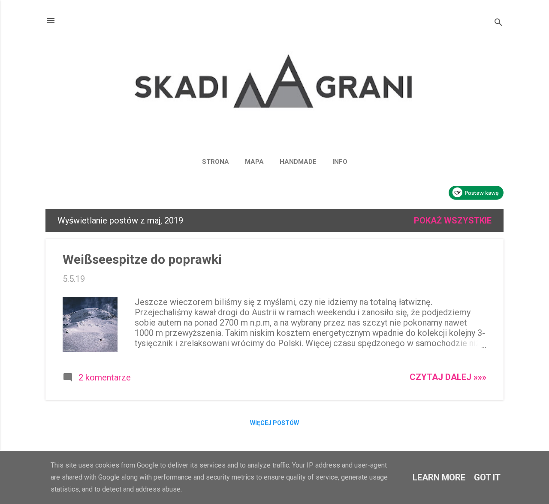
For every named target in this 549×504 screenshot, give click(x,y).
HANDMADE (298, 162)
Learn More (439, 477)
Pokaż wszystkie (453, 220)
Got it (487, 477)
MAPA (254, 162)
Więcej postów (274, 422)
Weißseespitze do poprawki (142, 259)
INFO (339, 162)
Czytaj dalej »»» (448, 377)
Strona (215, 162)
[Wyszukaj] (498, 23)
